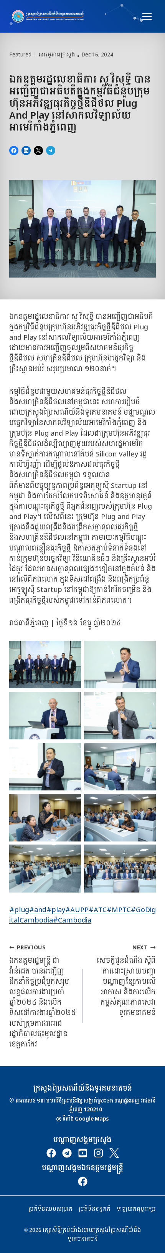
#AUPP (77, 910)
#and (37, 910)
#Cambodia (72, 920)
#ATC (98, 910)
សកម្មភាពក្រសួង (56, 55)
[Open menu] (147, 16)
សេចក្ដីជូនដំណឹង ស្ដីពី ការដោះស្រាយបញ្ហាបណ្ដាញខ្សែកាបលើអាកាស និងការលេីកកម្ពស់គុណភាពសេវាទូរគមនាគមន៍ (126, 980)
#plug (19, 910)
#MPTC (119, 910)
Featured (20, 55)
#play (55, 910)
